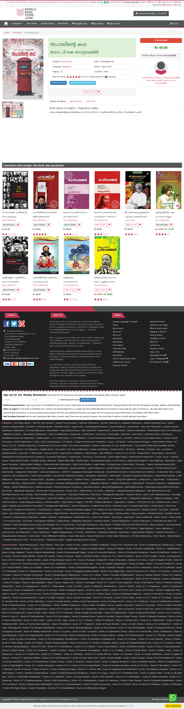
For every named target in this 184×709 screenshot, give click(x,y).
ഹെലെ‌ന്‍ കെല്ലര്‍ (163, 217)
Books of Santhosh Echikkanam (147, 684)
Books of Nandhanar (61, 624)
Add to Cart (89, 92)
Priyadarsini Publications (25, 510)
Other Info (90, 101)
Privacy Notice (156, 335)
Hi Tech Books (118, 461)
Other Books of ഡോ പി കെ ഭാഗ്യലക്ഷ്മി (161, 78)
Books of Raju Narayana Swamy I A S (59, 560)
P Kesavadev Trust (119, 498)
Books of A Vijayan (107, 609)
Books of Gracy (57, 662)
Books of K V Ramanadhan (128, 677)
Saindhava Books (172, 513)
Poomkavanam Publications (57, 506)
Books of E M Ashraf (121, 684)
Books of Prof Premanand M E (160, 658)
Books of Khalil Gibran (160, 552)
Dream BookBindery (100, 449)
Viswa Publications (77, 536)
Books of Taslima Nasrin (101, 579)
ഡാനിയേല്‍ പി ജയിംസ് (105, 217)
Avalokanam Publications (13, 431)
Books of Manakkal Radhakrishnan (159, 681)
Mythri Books (86, 491)
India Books (170, 461)
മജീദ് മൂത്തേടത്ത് (41, 217)
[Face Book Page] (6, 326)
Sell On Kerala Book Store (124, 359)
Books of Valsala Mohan (13, 650)
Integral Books (114, 464)
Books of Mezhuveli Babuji (87, 556)
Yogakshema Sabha (55, 540)
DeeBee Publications (27, 446)
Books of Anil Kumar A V (137, 571)
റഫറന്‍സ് (17, 33)
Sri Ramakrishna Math (162, 521)
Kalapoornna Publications (27, 472)
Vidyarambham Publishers (143, 532)
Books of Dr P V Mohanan (61, 613)
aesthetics (30, 427)
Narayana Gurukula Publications (131, 491)
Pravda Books (157, 506)
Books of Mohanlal (124, 605)
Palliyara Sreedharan (163, 498)
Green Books (130, 220)
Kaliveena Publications (50, 472)
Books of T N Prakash (162, 598)
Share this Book (58, 83)
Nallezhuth (110, 491)
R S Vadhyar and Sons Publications (109, 510)
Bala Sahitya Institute (70, 431)
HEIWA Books (83, 461)
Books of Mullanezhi (163, 632)
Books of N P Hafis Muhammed (56, 658)
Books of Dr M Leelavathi (61, 609)
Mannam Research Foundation (67, 487)
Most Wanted (46, 545)
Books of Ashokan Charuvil (148, 575)
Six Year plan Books (12, 521)
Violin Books (34, 536)
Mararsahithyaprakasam (112, 487)
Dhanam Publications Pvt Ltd (105, 446)
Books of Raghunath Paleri (168, 590)
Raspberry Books (149, 510)
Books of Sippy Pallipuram (13, 552)
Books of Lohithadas (73, 654)
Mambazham (138, 483)
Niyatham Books (133, 495)
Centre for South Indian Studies (147, 438)
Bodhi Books (88, 434)
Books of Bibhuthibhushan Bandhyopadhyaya (32, 579)
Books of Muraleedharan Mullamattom (62, 575)
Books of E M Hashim (103, 598)
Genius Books (158, 453)
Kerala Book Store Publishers (142, 472)
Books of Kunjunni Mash (151, 673)
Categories (16, 23)
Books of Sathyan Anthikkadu (148, 654)
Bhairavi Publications (136, 431)
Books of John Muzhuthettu (57, 681)
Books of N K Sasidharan (137, 601)
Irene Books (128, 464)
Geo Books (171, 453)
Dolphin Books (46, 449)
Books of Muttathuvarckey (14, 605)
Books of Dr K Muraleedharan (61, 688)
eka (158, 449)
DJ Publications (31, 449)
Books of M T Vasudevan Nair (124, 545)
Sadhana (95, 513)
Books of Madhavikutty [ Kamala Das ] (157, 545)
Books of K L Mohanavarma (84, 681)
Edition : (103, 67)
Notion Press (9, 498)
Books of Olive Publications (32, 601)
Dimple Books (126, 446)
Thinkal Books (43, 528)
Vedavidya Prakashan (107, 532)
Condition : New (101, 72)
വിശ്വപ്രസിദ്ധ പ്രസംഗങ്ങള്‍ (108, 277)
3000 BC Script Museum (43, 423)
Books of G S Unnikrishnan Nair (124, 673)
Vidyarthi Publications (165, 532)
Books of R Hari (38, 647)
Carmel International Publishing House (105, 438)
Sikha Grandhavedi (144, 517)
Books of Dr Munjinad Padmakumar (39, 628)
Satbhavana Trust (82, 517)
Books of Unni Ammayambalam (86, 665)
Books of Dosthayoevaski (13, 613)
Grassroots (88, 457)
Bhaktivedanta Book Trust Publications (165, 431)
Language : (61, 67)
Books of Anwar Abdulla (110, 658)
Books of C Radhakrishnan (168, 549)
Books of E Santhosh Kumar (167, 609)
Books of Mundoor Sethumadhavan (32, 673)
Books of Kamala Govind (112, 601)
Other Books (103, 498)
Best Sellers (32, 23)
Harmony (52, 461)
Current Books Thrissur (162, 442)
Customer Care (105, 2)
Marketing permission (69, 400)
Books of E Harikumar (108, 681)
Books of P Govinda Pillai (140, 632)
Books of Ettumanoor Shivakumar (133, 552)
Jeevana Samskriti (78, 468)
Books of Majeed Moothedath (142, 613)
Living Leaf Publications (126, 479)
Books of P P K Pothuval (56, 635)
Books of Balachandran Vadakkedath (36, 684)
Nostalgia (176, 495)
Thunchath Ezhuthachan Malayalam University (85, 528)
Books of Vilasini (126, 586)
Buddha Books (43, 438)
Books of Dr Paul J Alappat (58, 616)
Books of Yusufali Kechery (59, 601)
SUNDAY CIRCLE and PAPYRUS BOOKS (130, 525)
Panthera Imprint (52, 502)
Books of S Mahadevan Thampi (113, 632)
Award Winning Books (28, 545)
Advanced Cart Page (159, 325)
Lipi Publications (99, 479)
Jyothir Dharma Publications (119, 468)
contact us (144, 409)
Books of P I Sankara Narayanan (39, 665)
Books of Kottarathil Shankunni (102, 552)
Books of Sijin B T (42, 669)
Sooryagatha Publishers (45, 521)
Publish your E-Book (121, 362)
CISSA (36, 442)
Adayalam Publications (132, 423)
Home (6, 33)
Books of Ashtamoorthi (127, 620)
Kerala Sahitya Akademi (41, 476)
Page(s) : (57, 72)
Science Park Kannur (101, 517)
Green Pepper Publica (118, 457)
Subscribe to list (88, 400)
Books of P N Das (76, 594)
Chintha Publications (23, 442)
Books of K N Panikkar (85, 647)
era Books (166, 449)
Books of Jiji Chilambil (107, 647)
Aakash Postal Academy (67, 423)
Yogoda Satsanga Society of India (81, 540)
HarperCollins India (66, 461)
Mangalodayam (174, 483)
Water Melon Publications (118, 536)
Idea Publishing (156, 461)
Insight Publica (99, 464)
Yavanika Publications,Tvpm (16, 540)
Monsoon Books (56, 491)
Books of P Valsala (46, 556)
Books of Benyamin (117, 560)
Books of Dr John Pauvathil (151, 639)
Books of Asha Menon (154, 594)
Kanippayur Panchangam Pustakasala (88, 472)
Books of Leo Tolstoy (137, 560)
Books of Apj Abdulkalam (34, 583)
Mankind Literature (44, 487)
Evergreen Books (9, 453)
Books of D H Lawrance (163, 643)
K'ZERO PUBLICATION (166, 468)
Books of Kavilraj (58, 650)
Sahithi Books (107, 513)
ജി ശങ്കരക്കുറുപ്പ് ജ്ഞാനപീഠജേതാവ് (144, 212)
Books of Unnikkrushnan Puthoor (165, 601)
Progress (58, 510)
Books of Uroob (34, 560)
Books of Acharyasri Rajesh (93, 549)
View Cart (117, 332)
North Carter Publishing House (156, 495)
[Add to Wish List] (98, 92)
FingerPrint (78, 453)
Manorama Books (92, 487)
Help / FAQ (154, 352)
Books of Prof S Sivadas (146, 556)
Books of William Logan (160, 650)
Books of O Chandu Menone (98, 654)
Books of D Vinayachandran (31, 635)
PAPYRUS (89, 502)
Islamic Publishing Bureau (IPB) (161, 464)
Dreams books (117, 449)
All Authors (11, 2)
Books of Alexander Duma (83, 616)
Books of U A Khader (32, 568)
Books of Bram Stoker (34, 620)
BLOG (175, 24)
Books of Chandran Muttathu (116, 665)
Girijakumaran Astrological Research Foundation (23, 457)
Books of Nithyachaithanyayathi (83, 568)
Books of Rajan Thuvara (127, 616)
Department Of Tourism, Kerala (53, 446)
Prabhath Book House (101, 506)
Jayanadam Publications (58, 468)
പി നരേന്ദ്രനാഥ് (70, 282)
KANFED (65, 472)
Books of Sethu (74, 586)
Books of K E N (63, 665)
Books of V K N (108, 556)
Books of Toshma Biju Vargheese (34, 624)
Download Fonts (157, 355)
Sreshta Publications (141, 521)
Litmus (111, 479)
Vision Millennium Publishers (54, 536)
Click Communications (51, 442)
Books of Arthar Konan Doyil (85, 658)
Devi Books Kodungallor (79, 446)
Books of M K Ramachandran (131, 635)
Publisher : (62, 62)
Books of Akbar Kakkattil (24, 556)
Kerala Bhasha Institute (117, 472)
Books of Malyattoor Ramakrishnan (100, 586)
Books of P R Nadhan (52, 654)
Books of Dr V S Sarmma (169, 613)
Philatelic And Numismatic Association (26, 506)
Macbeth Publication (11, 483)
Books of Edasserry (75, 662)
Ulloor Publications (164, 528)
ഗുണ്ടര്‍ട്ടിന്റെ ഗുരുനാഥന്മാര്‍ (47, 277)
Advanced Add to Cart (53, 2)
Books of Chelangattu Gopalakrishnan (98, 639)
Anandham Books (62, 427)
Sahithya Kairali (122, 513)
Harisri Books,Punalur (19, 461)
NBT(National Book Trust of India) (17, 495)
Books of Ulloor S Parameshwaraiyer (163, 647)
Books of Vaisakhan (37, 688)
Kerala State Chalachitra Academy (69, 476)
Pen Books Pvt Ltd (145, 502)
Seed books (117, 517)
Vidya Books (124, 532)
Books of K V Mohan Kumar (98, 594)
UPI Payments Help (158, 362)
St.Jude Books (68, 525)
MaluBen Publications (120, 483)
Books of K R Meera (91, 575)
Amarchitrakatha (45, 427)
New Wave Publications (79, 495)
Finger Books (66, 453)
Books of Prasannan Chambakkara (84, 650)
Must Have (59, 545)
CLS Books (67, 442)
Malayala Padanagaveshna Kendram (72, 483)
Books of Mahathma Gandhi (132, 647)
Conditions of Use (157, 338)
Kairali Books (7, 472)
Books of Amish (93, 662)
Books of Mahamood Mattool (160, 628)
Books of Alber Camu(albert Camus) (98, 605)
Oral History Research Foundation (81, 498)
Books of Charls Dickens (133, 624)
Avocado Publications (35, 431)
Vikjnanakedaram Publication (14, 536)
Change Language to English (125, 322)
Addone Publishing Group (155, 423)
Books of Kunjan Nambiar (107, 624)
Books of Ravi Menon (144, 583)
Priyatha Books (45, 510)
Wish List (153, 2)
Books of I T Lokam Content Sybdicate (114, 583)
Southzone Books (102, 521)
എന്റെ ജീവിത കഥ (165, 212)
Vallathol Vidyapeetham (62, 532)
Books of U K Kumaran (47, 590)
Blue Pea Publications (58, 434)
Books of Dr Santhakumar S (158, 624)
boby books (76, 434)
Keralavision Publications (96, 476)
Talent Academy (157, 525)
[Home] (6, 23)
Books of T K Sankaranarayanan (28, 681)
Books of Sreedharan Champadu (154, 669)
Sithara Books (175, 517)
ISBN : (104, 62)
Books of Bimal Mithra (136, 650)
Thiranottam (56, 528)
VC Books (79, 532)
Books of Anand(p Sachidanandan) (118, 575)
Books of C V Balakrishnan (30, 571)
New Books (63, 23)
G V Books (131, 453)
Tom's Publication (115, 528)
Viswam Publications (96, 536)
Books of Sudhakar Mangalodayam (111, 564)
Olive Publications (9, 220)
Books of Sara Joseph (53, 571)
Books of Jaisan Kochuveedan (23, 639)
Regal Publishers (61, 513)
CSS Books (121, 442)
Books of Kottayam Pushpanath (92, 560)
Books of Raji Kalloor (160, 665)
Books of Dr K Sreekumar (13, 560)
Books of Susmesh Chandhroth (160, 564)
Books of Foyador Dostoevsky (96, 684)
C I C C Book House (60, 438)
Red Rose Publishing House (40, 513)
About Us (154, 342)
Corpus (111, 442)
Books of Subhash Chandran (111, 568)
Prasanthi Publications (139, 506)
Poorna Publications (40, 285)
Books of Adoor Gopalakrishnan (33, 609)
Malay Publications (46, 483)
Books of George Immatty (78, 677)
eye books (23, 453)
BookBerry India (152, 434)
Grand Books (75, 457)
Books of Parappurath (24, 590)
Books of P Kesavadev (145, 605)
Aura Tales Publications (151, 427)
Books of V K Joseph (126, 639)
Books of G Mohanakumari (32, 616)
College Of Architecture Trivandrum (90, 442)
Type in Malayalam (158, 359)
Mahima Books (29, 483)
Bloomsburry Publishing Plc (35, 434)
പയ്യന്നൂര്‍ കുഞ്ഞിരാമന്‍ (136, 217)
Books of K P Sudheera (53, 677)
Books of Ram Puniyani (131, 681)
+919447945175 (115, 2)
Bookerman (167, 434)
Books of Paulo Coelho (37, 613)
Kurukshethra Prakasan (165, 476)
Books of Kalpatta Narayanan (116, 662)
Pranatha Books (120, 506)
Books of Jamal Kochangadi (79, 598)
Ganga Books (144, 453)
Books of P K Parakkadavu (40, 605)
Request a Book (70, 2)
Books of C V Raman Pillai (89, 669)
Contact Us (83, 2)
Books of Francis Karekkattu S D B (56, 564)
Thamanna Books (26, 528)
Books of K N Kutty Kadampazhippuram (74, 628)
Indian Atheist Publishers (31, 464)
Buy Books (98, 24)
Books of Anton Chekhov (98, 590)
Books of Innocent (23, 669)
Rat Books (163, 510)
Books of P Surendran (160, 571)
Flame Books (91, 453)
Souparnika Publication (82, 521)
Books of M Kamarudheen (36, 662)
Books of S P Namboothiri (27, 654)
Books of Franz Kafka (124, 598)
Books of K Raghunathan (116, 613)
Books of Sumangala (85, 583)
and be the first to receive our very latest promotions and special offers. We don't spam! (64, 395)
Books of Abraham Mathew (143, 662)
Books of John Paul (144, 609)
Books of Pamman (65, 556)
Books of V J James (61, 632)
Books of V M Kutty (140, 665)
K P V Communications (144, 468)
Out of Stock (8, 225)
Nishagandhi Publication (113, 495)
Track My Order (119, 349)
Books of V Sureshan (123, 654)
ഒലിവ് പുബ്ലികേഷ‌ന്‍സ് (104, 282)
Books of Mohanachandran (25, 598)
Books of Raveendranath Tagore (71, 552)
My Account (114, 24)
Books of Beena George (134, 658)
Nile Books (96, 495)
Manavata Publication (155, 483)
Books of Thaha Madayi (12, 643)
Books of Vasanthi (126, 609)
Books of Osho (73, 545)
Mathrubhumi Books (134, 487)
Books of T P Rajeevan (83, 624)
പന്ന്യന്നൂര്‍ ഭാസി (40, 282)
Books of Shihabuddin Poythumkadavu (71, 579)
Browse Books (47, 23)
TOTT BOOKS (131, 528)
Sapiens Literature (48, 517)
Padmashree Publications (141, 498)
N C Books (98, 491)
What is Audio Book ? (159, 328)
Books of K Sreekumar (37, 650)
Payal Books (119, 502)
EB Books (130, 449)
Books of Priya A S (10, 616)
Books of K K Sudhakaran (55, 568)
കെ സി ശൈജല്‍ (10, 282)
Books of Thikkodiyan (172, 684)
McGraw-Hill (42, 491)
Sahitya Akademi (138, 513)
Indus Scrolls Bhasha (82, 464)
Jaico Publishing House (36, 468)
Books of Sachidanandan (54, 594)
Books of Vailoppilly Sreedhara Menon (82, 571)
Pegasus (131, 502)
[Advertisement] (92, 138)
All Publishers (23, 2)
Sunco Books (105, 525)
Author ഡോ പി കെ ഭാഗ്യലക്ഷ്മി (159, 55)
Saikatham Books (155, 513)
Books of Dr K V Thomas (81, 620)
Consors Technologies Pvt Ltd (63, 699)
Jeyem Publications (96, 468)
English (143, 2)
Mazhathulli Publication (24, 491)
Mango (7, 487)
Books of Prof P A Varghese (148, 579)
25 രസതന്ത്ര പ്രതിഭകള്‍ (14, 212)
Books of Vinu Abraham (103, 677)
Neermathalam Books (44, 495)
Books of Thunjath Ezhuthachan (28, 575)
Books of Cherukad (105, 616)
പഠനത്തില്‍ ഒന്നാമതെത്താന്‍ (48, 212)
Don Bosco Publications (78, 449)
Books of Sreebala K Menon (105, 643)
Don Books (60, 449)
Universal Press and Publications (16, 532)
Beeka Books (104, 431)
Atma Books (133, 427)
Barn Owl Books (89, 431)
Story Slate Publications (87, 525)
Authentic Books (171, 427)
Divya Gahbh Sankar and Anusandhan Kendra (154, 446)
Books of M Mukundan (68, 549)
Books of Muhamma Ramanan (153, 616)
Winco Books (159, 536)
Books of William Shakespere (67, 605)
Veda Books (91, 532)
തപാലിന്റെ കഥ (68, 44)
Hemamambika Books (100, 461)
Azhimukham (52, 431)
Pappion (79, 502)
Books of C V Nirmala (155, 635)
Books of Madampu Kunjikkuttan (127, 594)
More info (129, 706)
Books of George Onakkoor (104, 635)
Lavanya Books (37, 479)
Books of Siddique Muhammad (37, 632)
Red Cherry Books (18, 513)
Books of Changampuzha (27, 586)
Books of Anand (173, 639)
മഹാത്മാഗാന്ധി (70, 217)
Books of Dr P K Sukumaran (138, 568)
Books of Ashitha (125, 556)
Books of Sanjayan (12, 583)
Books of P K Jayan (99, 673)
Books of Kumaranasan (169, 556)
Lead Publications (64, 479)
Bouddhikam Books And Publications (18, 438)
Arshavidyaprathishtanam (96, 427)
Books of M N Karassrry (30, 594)
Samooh (7, 517)
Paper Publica (68, 502)
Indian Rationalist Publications (57, 464)
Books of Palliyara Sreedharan (95, 545)
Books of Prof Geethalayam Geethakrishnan (58, 639)
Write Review (75, 101)
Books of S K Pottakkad (44, 549)
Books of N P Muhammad (152, 620)
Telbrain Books (10, 528)
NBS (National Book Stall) (158, 491)
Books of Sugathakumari (169, 662)
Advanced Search (36, 2)
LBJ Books (50, 479)
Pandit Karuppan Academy (30, 502)
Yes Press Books (37, 540)
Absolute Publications (110, 423)
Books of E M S (143, 598)
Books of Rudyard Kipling (57, 643)
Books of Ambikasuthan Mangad (91, 688)
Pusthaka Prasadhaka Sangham (77, 510)
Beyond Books (118, 431)
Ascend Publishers (118, 427)
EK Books (150, 449)
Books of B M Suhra (145, 590)
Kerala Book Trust (165, 472)
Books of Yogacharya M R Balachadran (120, 669)
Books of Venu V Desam (105, 628)
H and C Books (162, 457)
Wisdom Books (174, 536)
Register (168, 5)
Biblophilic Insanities (12, 434)
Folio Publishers (106, 453)
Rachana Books (133, 510)
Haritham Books (38, 461)
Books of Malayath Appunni (72, 590)
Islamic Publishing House (13, 468)
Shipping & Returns (158, 332)
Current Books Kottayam (139, 442)
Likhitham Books (82, 479)
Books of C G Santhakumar (60, 647)
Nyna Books (22, 498)
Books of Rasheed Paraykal (64, 669)
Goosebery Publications (56, 457)
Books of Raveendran (123, 579)
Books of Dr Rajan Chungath (52, 598)
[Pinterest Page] (21, 326)
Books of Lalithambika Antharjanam (24, 677)
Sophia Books (64, 521)
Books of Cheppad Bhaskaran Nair (135, 643)
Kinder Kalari (115, 476)
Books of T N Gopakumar (148, 586)
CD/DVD (127, 438)
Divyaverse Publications (12, 449)
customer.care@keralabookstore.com (22, 358)
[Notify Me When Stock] (18, 225)
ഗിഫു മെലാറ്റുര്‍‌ (9, 217)
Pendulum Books (163, 502)
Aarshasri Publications (89, 423)
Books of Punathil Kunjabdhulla (140, 549)
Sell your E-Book (120, 365)
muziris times (72, 491)
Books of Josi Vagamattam (113, 571)
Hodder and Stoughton (137, 461)
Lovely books (172, 479)
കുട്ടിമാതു (68, 277)
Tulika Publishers (146, 528)
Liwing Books (145, 479)
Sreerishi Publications (121, 521)
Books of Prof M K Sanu (122, 590)
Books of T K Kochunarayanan (67, 684)
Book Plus (125, 434)
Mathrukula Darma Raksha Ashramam (162, 487)
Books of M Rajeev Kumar (15, 688)
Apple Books (77, 427)
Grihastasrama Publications (141, 457)
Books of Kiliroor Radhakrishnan (41, 552)
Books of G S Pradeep (113, 650)
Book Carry (101, 434)
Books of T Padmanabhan (53, 586)
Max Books (7, 491)
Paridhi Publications (103, 502)
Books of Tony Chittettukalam (131, 628)
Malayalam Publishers (99, 483)
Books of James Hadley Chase (60, 583)
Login (178, 5)
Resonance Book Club (79, 513)
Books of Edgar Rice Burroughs (89, 613)
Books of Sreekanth (105, 620)
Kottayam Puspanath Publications (138, 476)
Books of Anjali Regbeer (12, 665)
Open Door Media (56, 498)
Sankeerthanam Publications (25, 517)
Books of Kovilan (136, 564)
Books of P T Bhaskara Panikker (26, 658)
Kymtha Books (21, 479)
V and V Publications (41, 532)
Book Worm (137, 434)
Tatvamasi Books (173, 525)
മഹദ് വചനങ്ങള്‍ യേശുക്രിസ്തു (111, 212)
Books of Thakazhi (115, 549)
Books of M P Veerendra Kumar (24, 564)
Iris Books (140, 464)
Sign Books (129, 517)
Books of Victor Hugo (57, 620)
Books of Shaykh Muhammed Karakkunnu (69, 673)
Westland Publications (142, 536)
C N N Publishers (78, 438)
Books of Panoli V (10, 594)
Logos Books (158, 479)
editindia (140, 449)
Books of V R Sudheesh (164, 568)
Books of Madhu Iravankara (155, 677)
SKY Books (27, 521)
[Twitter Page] (14, 326)
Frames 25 (119, 453)
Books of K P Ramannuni (86, 609)
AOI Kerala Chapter (22, 423)
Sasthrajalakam (65, 517)
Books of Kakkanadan (172, 579)
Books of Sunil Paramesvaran (86, 601)
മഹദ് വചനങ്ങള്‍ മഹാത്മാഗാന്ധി (80, 212)
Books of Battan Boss (84, 564)
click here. (60, 413)
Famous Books (51, 453)
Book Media (113, 434)
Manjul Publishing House (22, 487)
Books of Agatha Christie (161, 560)
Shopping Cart (166, 2)
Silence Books (161, 517)
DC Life (13, 446)
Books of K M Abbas (34, 643)
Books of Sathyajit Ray (79, 635)
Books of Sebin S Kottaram (85, 632)
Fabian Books (36, 453)
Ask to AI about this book (82, 83)
